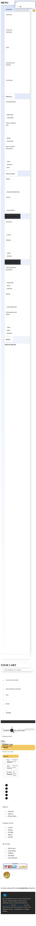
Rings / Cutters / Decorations (10, 147)
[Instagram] (6, 785)
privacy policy (7, 905)
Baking (8, 178)
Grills (7, 47)
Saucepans (9, 14)
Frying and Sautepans (9, 31)
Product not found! (7, 736)
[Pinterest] (6, 795)
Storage (8, 293)
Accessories (9, 80)
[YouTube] (6, 798)
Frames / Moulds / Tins (11, 124)
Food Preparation (11, 101)
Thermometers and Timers (11, 313)
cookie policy (20, 905)
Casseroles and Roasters (10, 64)
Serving (8, 197)
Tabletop (8, 240)
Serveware (9, 221)
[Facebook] (6, 788)
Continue (5, 756)
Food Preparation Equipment (11, 268)
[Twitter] (6, 792)
